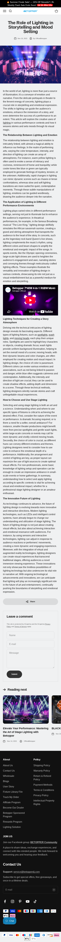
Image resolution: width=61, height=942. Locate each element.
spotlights (42, 335)
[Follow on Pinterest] (20, 901)
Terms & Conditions (43, 790)
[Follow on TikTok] (35, 901)
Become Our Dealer (13, 807)
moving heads (21, 338)
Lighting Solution (12, 827)
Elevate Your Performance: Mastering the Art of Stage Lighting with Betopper (25, 732)
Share (32, 602)
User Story (8, 786)
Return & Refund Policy (42, 778)
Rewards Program (12, 822)
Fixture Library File (13, 792)
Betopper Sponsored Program (14, 815)
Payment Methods (42, 785)
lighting (7, 122)
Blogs (6, 781)
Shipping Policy (41, 765)
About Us (8, 765)
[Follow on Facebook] (5, 901)
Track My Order (11, 797)
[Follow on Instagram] (13, 901)
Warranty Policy (41, 770)
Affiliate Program (11, 802)
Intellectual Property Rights (43, 802)
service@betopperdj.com (26, 872)
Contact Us (9, 770)
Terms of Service (21, 626)
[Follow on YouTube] (28, 901)
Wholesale (8, 776)
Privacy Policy (40, 795)
